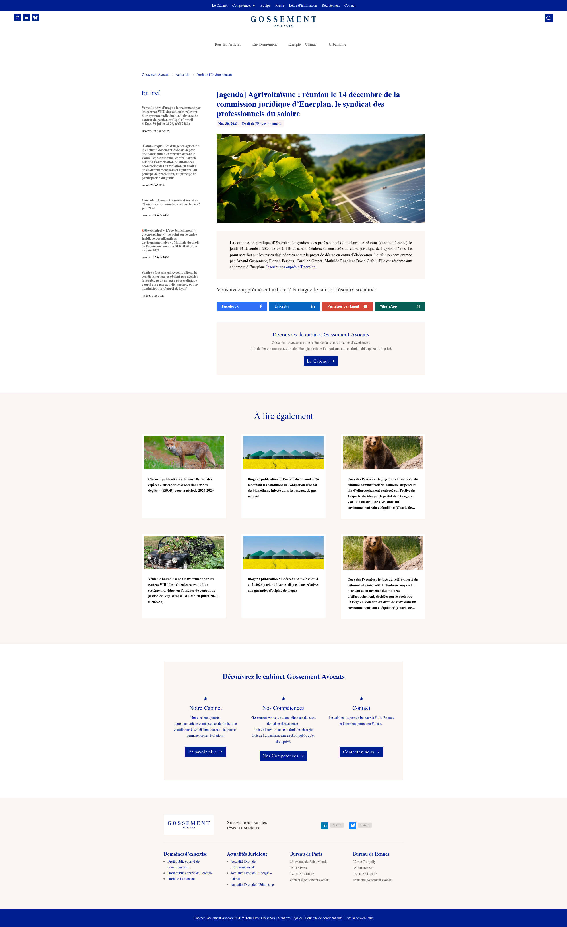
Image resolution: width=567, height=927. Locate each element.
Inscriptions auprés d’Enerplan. (291, 266)
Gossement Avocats (155, 74)
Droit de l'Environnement (214, 74)
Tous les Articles (227, 45)
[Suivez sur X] (17, 17)
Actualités (182, 74)
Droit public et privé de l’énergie (190, 872)
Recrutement (331, 6)
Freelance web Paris (359, 917)
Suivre (337, 825)
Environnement (264, 45)
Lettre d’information (303, 6)
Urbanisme (337, 45)
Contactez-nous (358, 752)
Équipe (265, 6)
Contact (349, 6)
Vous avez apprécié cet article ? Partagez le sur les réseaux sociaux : (297, 289)
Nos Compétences (280, 756)
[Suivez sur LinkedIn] (26, 17)
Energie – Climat (302, 45)
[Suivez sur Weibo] (35, 17)
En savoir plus (202, 752)
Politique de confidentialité (323, 917)
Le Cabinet (219, 6)
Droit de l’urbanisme (181, 878)
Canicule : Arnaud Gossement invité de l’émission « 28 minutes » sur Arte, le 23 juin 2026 (171, 204)
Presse (279, 6)
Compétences (241, 6)
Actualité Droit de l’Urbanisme (252, 884)
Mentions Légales (290, 917)
